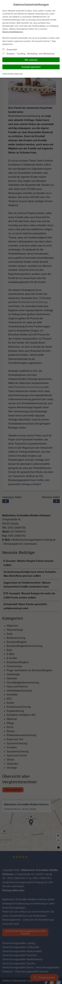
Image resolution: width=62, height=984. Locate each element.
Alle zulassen (31, 59)
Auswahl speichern (31, 67)
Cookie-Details (8, 74)
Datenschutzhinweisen (12, 32)
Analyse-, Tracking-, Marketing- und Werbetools (30, 53)
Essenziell (11, 49)
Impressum (18, 74)
